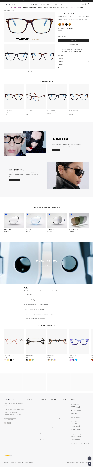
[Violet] (70, 360)
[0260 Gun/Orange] (30, 360)
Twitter (64, 406)
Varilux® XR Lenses (44, 418)
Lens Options (60, 58)
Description (60, 55)
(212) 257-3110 (74, 432)
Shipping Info (60, 64)
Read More (56, 150)
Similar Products (46, 325)
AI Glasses (42, 403)
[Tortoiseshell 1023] (49, 360)
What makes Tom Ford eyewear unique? (34, 318)
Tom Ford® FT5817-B (10, 10)
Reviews (29, 418)
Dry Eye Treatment (55, 427)
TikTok (64, 418)
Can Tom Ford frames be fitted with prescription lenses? (39, 314)
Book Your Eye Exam (46, 265)
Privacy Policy (21, 462)
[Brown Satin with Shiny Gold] (8, 360)
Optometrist (53, 409)
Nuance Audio (43, 409)
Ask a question (61, 67)
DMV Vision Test (54, 424)
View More (29, 71)
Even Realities (43, 406)
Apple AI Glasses (43, 430)
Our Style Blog (30, 415)
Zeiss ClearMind (43, 415)
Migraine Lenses (43, 427)
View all (46, 327)
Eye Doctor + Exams (45, 4)
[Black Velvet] (11, 360)
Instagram (65, 415)
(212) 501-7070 (67, 51)
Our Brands (54, 4)
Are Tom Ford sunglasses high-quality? (34, 309)
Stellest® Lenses (43, 412)
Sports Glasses (43, 433)
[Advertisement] (11, 382)
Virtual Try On (43, 445)
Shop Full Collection (14, 179)
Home (5, 10)
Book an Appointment (31, 409)
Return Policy (6, 462)
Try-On (60, 4)
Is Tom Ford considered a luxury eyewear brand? (37, 304)
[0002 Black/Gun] (27, 360)
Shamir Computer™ (44, 421)
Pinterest (65, 409)
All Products (42, 442)
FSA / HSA (53, 430)
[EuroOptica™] (9, 4)
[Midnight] (73, 360)
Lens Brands (60, 61)
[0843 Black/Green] (33, 360)
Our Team (29, 412)
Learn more (6, 231)
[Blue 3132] (54, 360)
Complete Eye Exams (55, 415)
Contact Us (29, 406)
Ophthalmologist (54, 412)
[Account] (83, 4)
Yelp (64, 421)
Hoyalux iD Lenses (43, 424)
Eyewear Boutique (34, 4)
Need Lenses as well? (73, 44)
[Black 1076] (51, 360)
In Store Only (73, 40)
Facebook (65, 403)
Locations (29, 403)
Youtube (65, 412)
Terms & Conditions (29, 462)
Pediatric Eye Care (55, 421)
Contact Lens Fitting (55, 418)
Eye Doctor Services (55, 406)
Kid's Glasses (42, 436)
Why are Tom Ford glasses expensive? (34, 300)
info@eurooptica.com (75, 439)
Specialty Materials (44, 439)
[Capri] (76, 360)
